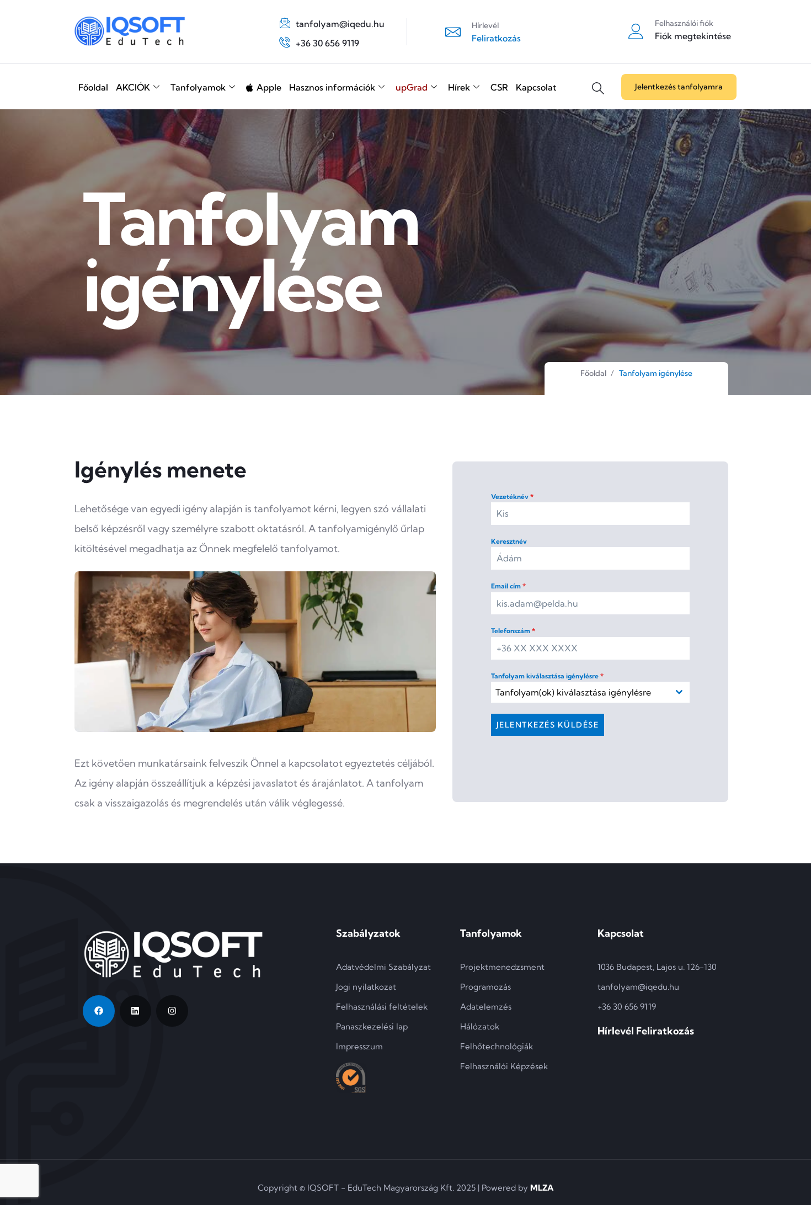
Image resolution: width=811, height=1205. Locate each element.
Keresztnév (509, 541)
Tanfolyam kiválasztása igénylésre (547, 676)
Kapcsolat (536, 87)
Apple (269, 87)
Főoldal (93, 87)
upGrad (412, 87)
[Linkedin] (136, 1011)
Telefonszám (513, 631)
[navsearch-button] (598, 80)
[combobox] (590, 692)
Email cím (508, 586)
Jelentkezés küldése (548, 725)
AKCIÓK (133, 87)
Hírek (459, 87)
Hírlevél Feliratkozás (645, 1030)
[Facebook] (99, 1011)
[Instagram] (172, 1011)
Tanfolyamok (198, 87)
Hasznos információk (332, 87)
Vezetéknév (512, 496)
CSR (499, 87)
